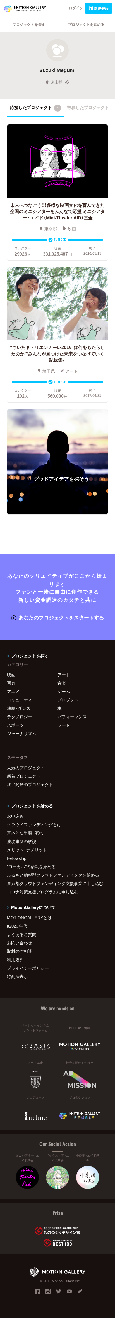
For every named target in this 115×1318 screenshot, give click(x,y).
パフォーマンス (72, 717)
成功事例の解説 (21, 841)
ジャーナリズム (21, 733)
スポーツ (15, 725)
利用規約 (15, 959)
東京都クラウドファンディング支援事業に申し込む (55, 883)
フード (64, 725)
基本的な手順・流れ (25, 833)
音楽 (62, 683)
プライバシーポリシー (28, 968)
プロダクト (68, 700)
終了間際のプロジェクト (30, 784)
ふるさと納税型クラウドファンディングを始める (53, 875)
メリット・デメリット (27, 850)
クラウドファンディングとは (34, 824)
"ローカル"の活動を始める (31, 866)
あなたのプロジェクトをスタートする (61, 617)
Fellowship (16, 858)
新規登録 (101, 8)
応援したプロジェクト (34, 107)
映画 (11, 674)
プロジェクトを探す (29, 24)
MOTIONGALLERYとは (29, 917)
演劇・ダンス (18, 708)
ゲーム (64, 691)
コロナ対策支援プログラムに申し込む (42, 892)
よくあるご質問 (21, 934)
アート (64, 674)
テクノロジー (19, 717)
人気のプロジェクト (26, 768)
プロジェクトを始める (86, 24)
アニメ (13, 691)
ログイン (76, 7)
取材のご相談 (19, 951)
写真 (11, 683)
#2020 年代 (17, 926)
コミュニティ (19, 700)
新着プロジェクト (23, 776)
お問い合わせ (19, 943)
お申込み (15, 816)
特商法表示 (17, 976)
